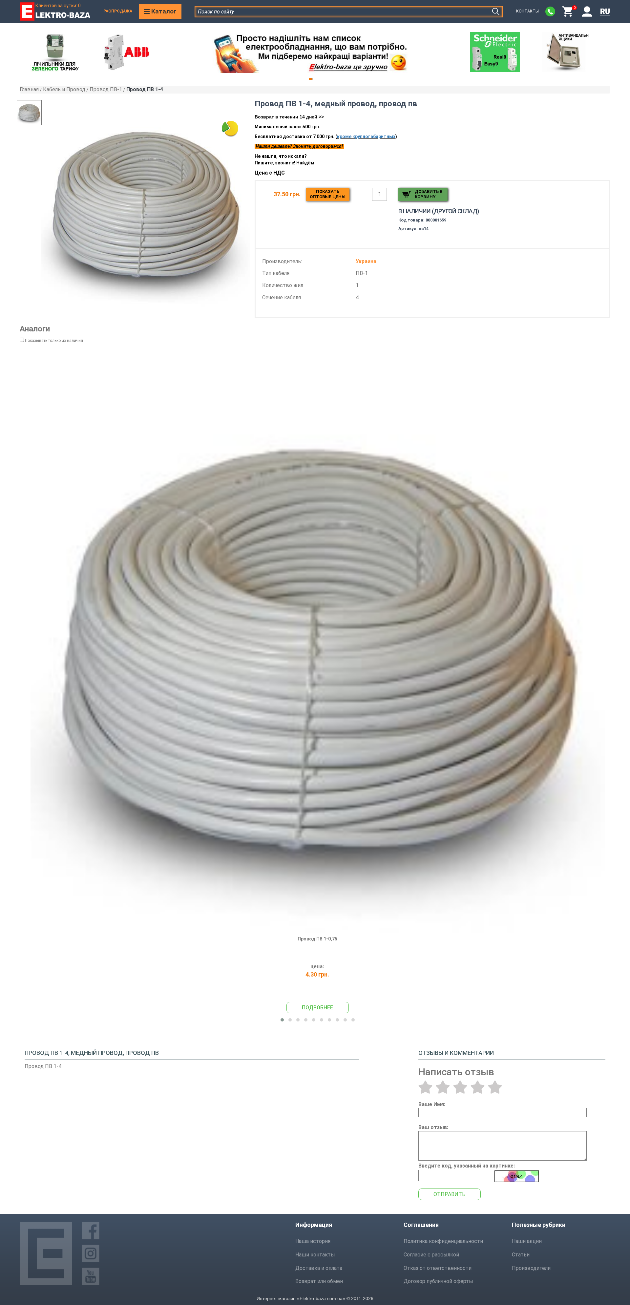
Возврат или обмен (319, 1281)
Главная (29, 89)
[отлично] (495, 1087)
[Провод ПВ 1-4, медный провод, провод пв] (145, 204)
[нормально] (460, 1087)
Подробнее (317, 1007)
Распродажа (117, 11)
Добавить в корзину (428, 194)
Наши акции (527, 1241)
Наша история (312, 1241)
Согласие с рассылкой (431, 1255)
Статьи (521, 1255)
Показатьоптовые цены (328, 194)
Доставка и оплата (318, 1268)
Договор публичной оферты (438, 1281)
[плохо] (443, 1087)
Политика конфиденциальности (443, 1241)
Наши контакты (315, 1255)
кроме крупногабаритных (366, 136)
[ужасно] (425, 1087)
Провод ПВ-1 (106, 89)
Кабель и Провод (64, 89)
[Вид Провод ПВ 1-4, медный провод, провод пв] (42, 112)
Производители (531, 1268)
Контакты (527, 11)
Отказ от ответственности (438, 1268)
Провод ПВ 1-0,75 (317, 938)
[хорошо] (478, 1087)
